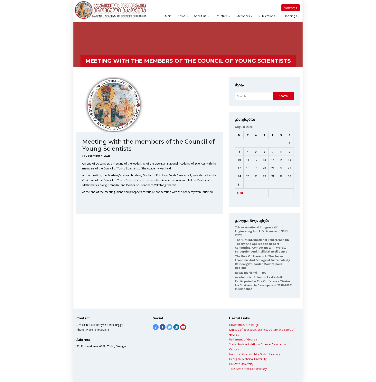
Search (283, 96)
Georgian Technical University (248, 359)
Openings (291, 16)
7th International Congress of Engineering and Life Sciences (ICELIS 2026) (261, 231)
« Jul (240, 193)
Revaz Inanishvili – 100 (250, 272)
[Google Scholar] (156, 327)
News (181, 16)
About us (200, 16)
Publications (267, 16)
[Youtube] (183, 327)
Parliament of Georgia (243, 339)
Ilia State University (241, 364)
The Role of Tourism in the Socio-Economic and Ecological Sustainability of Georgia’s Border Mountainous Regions (262, 262)
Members (243, 16)
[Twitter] (169, 327)
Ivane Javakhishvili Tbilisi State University (254, 354)
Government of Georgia (244, 325)
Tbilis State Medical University (248, 369)
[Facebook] (162, 327)
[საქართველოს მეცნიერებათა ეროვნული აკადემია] (110, 10)
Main (168, 16)
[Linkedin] (176, 327)
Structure (222, 16)
